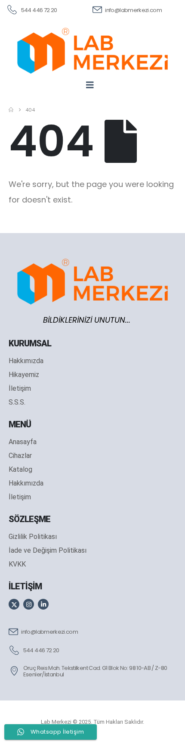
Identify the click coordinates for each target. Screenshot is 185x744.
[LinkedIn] (43, 604)
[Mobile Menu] (92, 85)
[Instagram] (28, 604)
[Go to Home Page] (11, 110)
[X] (14, 604)
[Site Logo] (92, 50)
